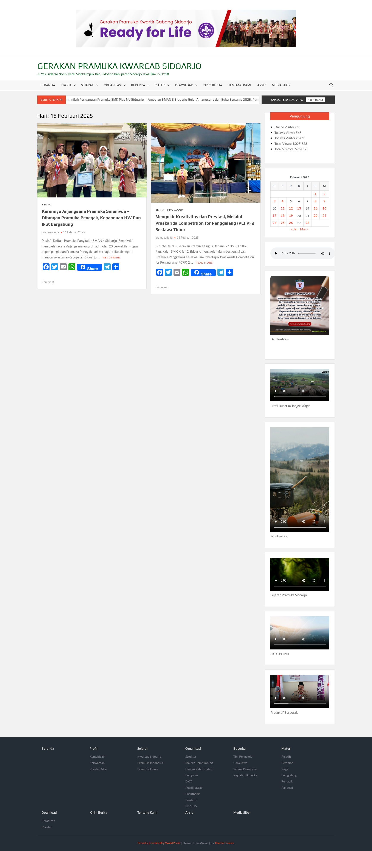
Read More (111, 257)
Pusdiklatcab (194, 787)
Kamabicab (97, 756)
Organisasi (113, 85)
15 (316, 208)
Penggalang (289, 775)
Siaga (284, 769)
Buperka (138, 85)
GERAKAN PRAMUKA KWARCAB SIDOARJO (119, 66)
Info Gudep (175, 209)
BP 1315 (191, 806)
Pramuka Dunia (147, 769)
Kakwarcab (97, 763)
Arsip (261, 85)
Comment (48, 282)
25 (283, 223)
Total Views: (283, 143)
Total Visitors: (284, 149)
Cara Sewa (240, 763)
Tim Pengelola (242, 756)
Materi (160, 85)
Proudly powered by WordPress (158, 843)
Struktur (191, 756)
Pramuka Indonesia (150, 763)
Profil (66, 85)
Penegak (287, 781)
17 (274, 215)
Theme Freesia (224, 843)
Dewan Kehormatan (198, 769)
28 (307, 223)
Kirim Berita (212, 85)
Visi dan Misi (98, 769)
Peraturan (48, 821)
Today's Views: (285, 133)
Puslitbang (192, 794)
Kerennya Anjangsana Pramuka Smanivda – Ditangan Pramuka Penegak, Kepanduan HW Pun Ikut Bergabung (91, 218)
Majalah (47, 827)
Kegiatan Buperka (245, 775)
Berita (46, 204)
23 (324, 215)
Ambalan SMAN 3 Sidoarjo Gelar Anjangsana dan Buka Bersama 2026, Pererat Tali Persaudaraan (185, 99)
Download (184, 85)
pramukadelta (50, 232)
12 (291, 208)
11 (283, 208)
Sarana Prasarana (245, 769)
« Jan (294, 229)
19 (291, 215)
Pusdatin (191, 800)
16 (324, 208)
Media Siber (281, 85)
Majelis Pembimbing (199, 763)
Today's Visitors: (286, 138)
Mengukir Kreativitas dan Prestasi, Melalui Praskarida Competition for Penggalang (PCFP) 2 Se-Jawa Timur (204, 223)
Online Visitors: (285, 127)
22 (316, 215)
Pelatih (286, 756)
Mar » (304, 229)
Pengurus (191, 775)
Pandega (287, 787)
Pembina (287, 763)
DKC (188, 781)
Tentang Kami (239, 85)
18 (283, 215)
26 (291, 223)
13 (299, 208)
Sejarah (87, 85)
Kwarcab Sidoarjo (149, 756)
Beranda (47, 85)
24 (274, 223)
